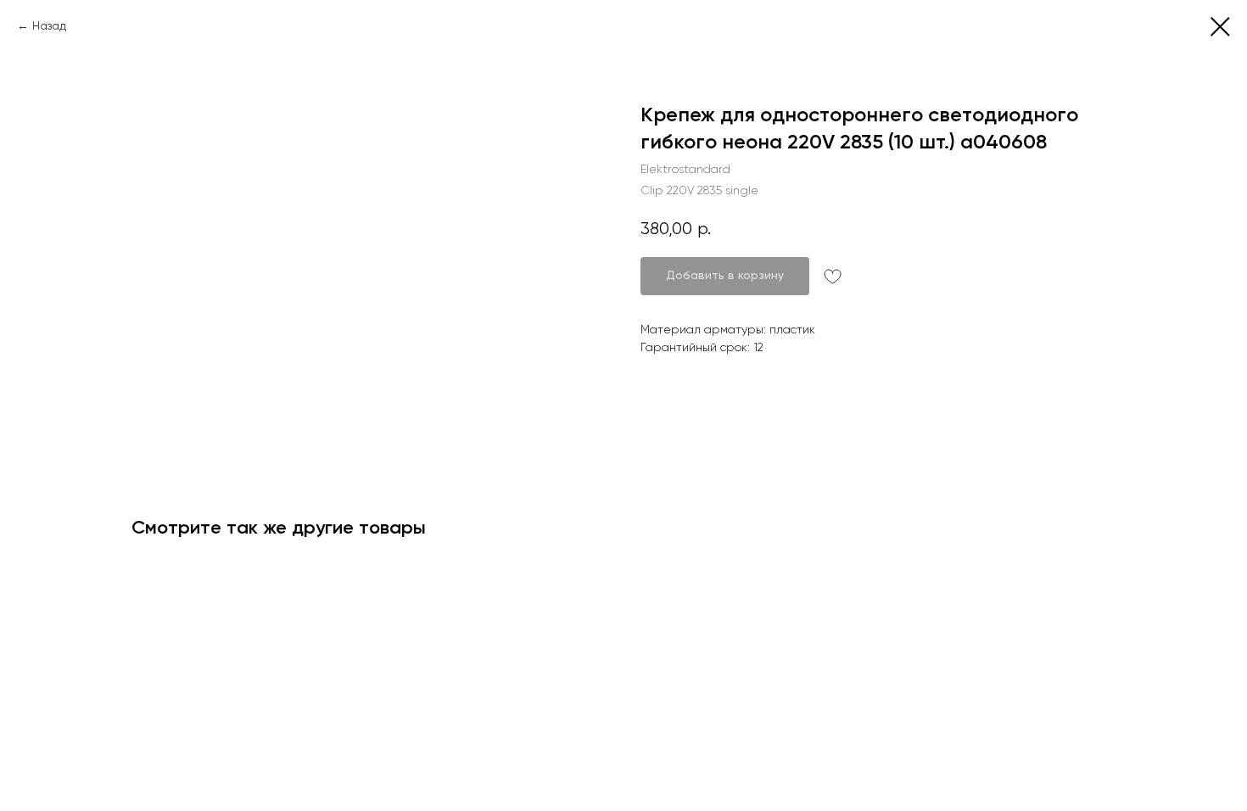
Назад (49, 25)
